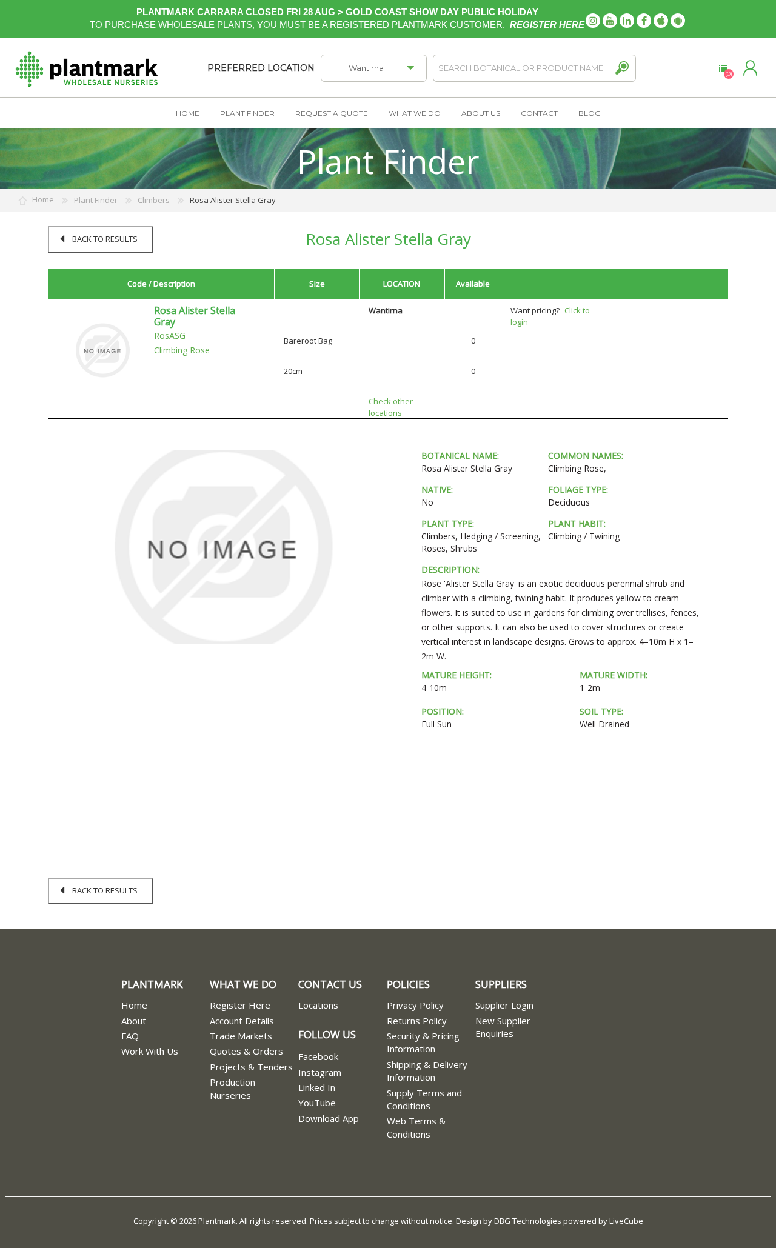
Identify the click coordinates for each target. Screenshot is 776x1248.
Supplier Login (504, 1005)
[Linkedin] (627, 20)
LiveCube (626, 1220)
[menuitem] (165, 1005)
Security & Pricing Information (423, 1042)
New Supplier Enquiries (502, 1027)
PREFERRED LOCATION (261, 67)
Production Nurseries (232, 1088)
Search (622, 68)
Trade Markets (241, 1036)
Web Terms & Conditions (416, 1127)
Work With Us (149, 1051)
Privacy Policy (415, 1005)
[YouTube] (610, 20)
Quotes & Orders (246, 1051)
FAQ (130, 1036)
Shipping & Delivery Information (427, 1070)
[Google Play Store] (678, 20)
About (133, 1021)
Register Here (240, 1005)
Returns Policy (417, 1021)
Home (134, 1005)
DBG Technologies (527, 1220)
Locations (318, 1005)
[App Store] (661, 20)
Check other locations (391, 407)
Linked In (316, 1087)
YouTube (317, 1102)
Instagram (319, 1072)
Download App (328, 1118)
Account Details (242, 1021)
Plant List (723, 68)
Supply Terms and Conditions (424, 1099)
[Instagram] (593, 20)
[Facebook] (644, 20)
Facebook (318, 1056)
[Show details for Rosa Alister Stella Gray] (102, 349)
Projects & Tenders (251, 1067)
